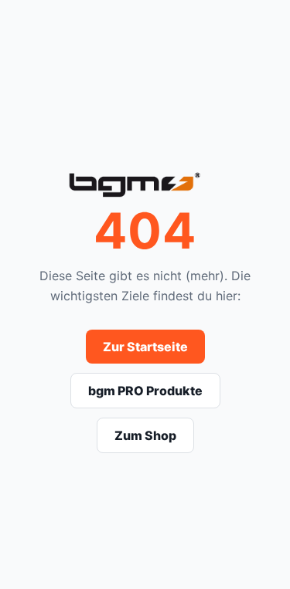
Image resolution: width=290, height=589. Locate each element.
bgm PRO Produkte (145, 390)
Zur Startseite (145, 346)
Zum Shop (145, 435)
